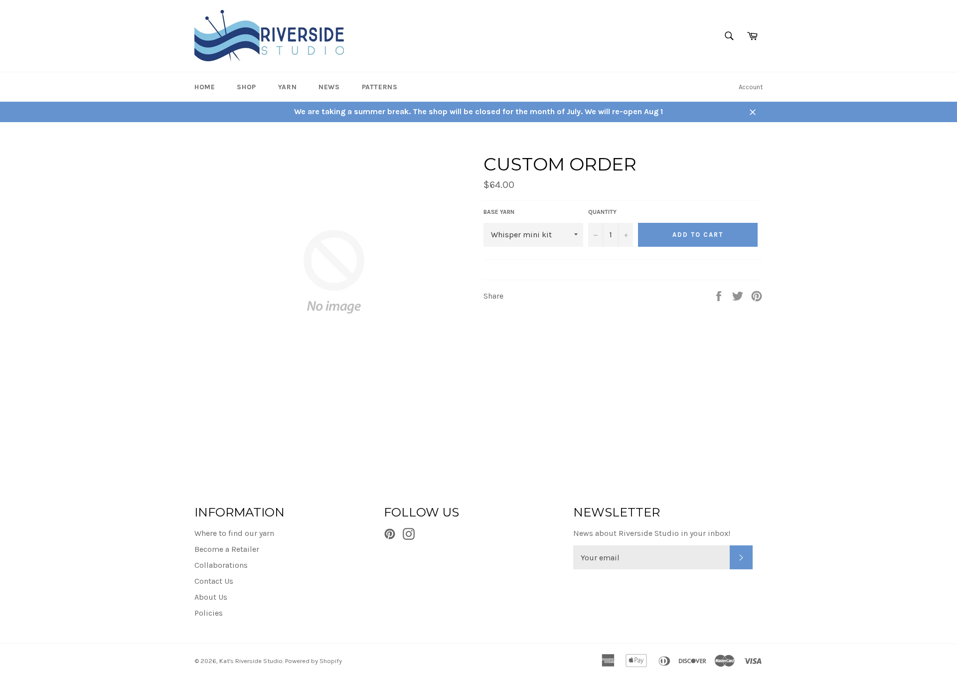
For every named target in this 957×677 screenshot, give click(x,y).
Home (204, 87)
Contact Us (213, 581)
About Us (210, 597)
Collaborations (221, 565)
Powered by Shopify (313, 661)
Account (751, 87)
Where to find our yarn (234, 533)
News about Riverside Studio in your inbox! (651, 533)
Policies (208, 613)
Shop (246, 87)
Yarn (287, 87)
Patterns (380, 87)
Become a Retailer (226, 549)
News (329, 87)
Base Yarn (498, 211)
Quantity (602, 211)
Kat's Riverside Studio (251, 661)
